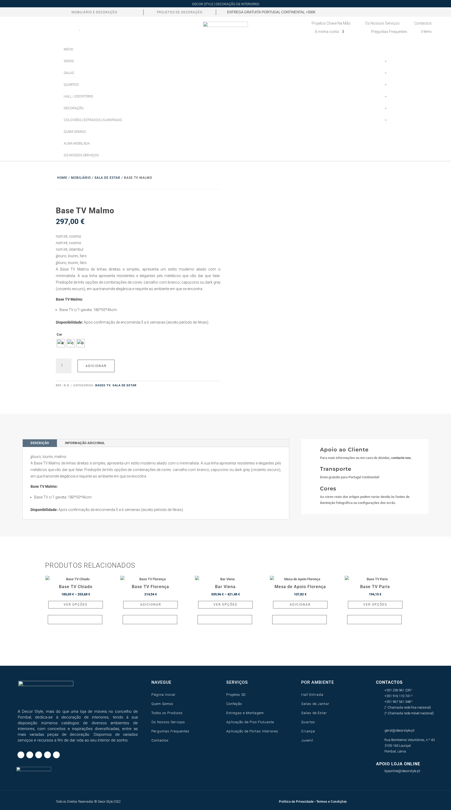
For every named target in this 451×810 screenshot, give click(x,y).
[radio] (61, 343)
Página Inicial (163, 695)
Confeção (234, 704)
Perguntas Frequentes (170, 731)
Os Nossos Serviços (382, 23)
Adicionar (96, 366)
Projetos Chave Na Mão (331, 23)
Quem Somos (162, 704)
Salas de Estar (314, 713)
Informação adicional (85, 443)
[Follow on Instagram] (356, 12)
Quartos (308, 722)
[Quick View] (75, 619)
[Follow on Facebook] (338, 12)
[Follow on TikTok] (347, 12)
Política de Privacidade (296, 801)
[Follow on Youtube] (374, 12)
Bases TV (102, 385)
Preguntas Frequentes (389, 32)
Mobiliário (81, 178)
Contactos (423, 23)
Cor (59, 334)
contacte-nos (401, 458)
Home (62, 178)
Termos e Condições (331, 801)
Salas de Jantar (315, 704)
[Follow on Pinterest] (365, 12)
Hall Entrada (312, 695)
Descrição (40, 443)
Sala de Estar (107, 178)
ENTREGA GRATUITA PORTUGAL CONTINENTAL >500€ (271, 12)
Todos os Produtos (167, 713)
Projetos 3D (236, 695)
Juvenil (307, 740)
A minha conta (327, 32)
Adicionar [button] (150, 604)
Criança (308, 731)
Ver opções (75, 604)
